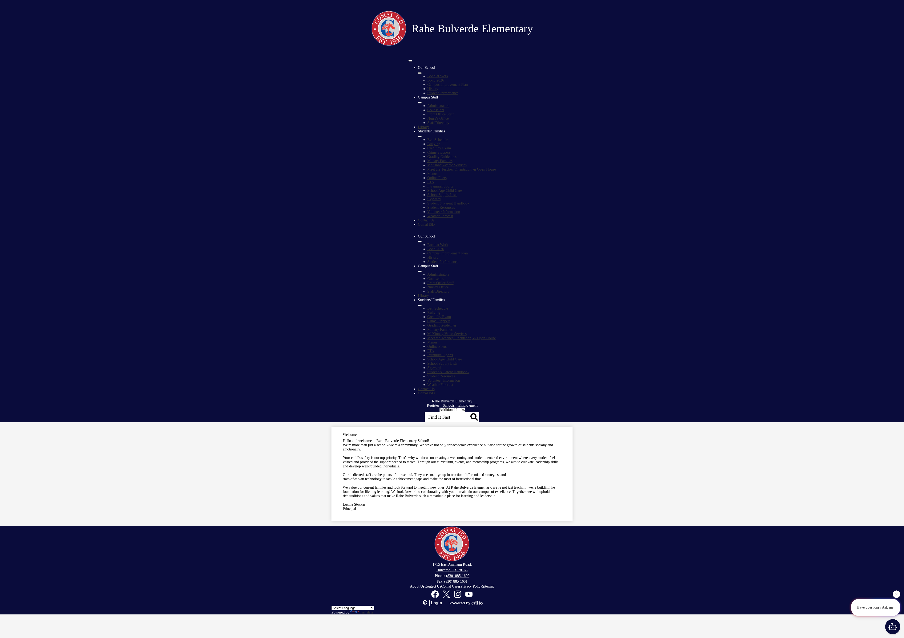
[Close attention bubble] (896, 594)
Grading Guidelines (441, 157)
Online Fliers (437, 178)
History (432, 89)
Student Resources (441, 207)
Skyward (434, 199)
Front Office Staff (440, 114)
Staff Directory (438, 123)
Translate (366, 612)
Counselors (435, 110)
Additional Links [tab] (452, 410)
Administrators (438, 106)
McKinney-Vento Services (447, 165)
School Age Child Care (444, 190)
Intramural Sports (440, 186)
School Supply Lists (442, 195)
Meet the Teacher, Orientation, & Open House (461, 169)
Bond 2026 (435, 80)
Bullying (433, 144)
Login (436, 602)
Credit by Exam (439, 148)
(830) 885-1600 (457, 576)
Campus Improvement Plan (447, 84)
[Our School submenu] (420, 73)
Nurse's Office (438, 118)
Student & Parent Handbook (448, 203)
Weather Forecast (440, 216)
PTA (430, 182)
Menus (432, 174)
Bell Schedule (437, 140)
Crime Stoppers (438, 152)
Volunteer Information (443, 212)
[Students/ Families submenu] (420, 136)
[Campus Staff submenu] (420, 102)
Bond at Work (437, 76)
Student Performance (442, 93)
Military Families (439, 161)
